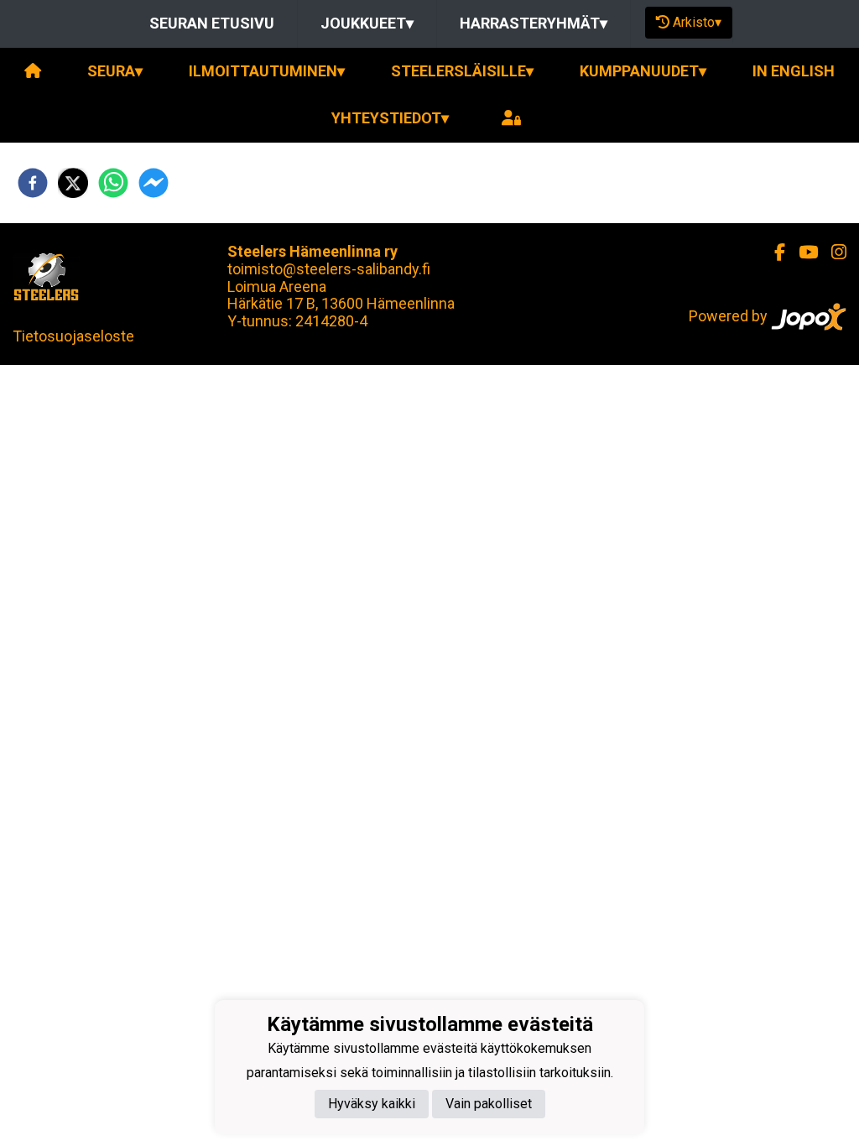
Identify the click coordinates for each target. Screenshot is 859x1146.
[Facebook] (773, 252)
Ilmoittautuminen (267, 71)
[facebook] (33, 183)
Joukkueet (367, 23)
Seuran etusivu (211, 23)
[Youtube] (801, 252)
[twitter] (73, 183)
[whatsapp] (113, 183)
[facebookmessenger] (153, 183)
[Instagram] (832, 252)
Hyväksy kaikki (371, 1104)
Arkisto (697, 22)
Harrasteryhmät (533, 23)
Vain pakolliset (488, 1104)
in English (793, 71)
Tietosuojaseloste (73, 336)
